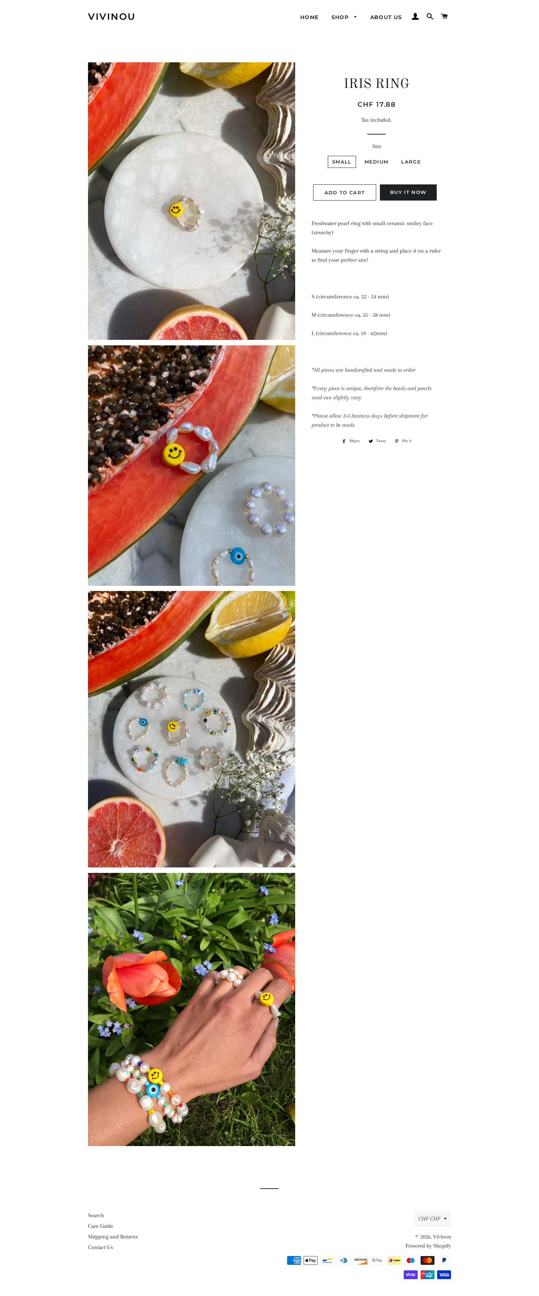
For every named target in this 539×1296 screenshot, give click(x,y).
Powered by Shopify (428, 1245)
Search (96, 1215)
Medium (376, 162)
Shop (341, 17)
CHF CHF (429, 1218)
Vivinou (112, 16)
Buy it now (408, 192)
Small (342, 162)
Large (411, 162)
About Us (386, 17)
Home (309, 17)
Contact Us (100, 1247)
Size (376, 146)
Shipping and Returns (113, 1236)
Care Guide (100, 1226)
